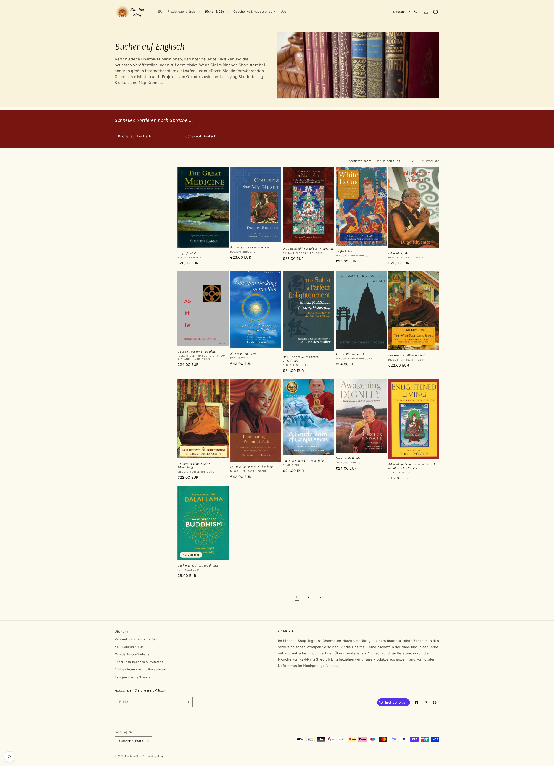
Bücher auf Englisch (134, 136)
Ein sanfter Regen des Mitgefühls (303, 460)
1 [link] (297, 597)
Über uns (121, 631)
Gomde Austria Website (132, 654)
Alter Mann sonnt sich (244, 353)
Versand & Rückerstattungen (136, 639)
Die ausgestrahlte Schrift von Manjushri (308, 248)
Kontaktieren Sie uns (130, 647)
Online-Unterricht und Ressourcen (140, 669)
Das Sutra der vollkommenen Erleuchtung (301, 358)
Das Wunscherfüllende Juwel (406, 355)
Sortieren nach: (360, 161)
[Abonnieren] (187, 702)
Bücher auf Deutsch (199, 136)
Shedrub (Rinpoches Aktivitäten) (139, 662)
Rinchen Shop (133, 756)
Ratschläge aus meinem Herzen (249, 247)
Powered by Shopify (155, 756)
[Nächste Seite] (320, 597)
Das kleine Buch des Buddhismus (198, 565)
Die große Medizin (188, 253)
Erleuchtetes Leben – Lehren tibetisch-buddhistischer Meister (412, 466)
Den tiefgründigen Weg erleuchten (251, 466)
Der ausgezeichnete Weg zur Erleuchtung (195, 465)
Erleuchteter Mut (399, 253)
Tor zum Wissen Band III (350, 354)
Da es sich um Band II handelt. (196, 351)
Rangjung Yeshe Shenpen (133, 677)
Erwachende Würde (348, 458)
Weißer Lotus (344, 251)
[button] (183, 11)
